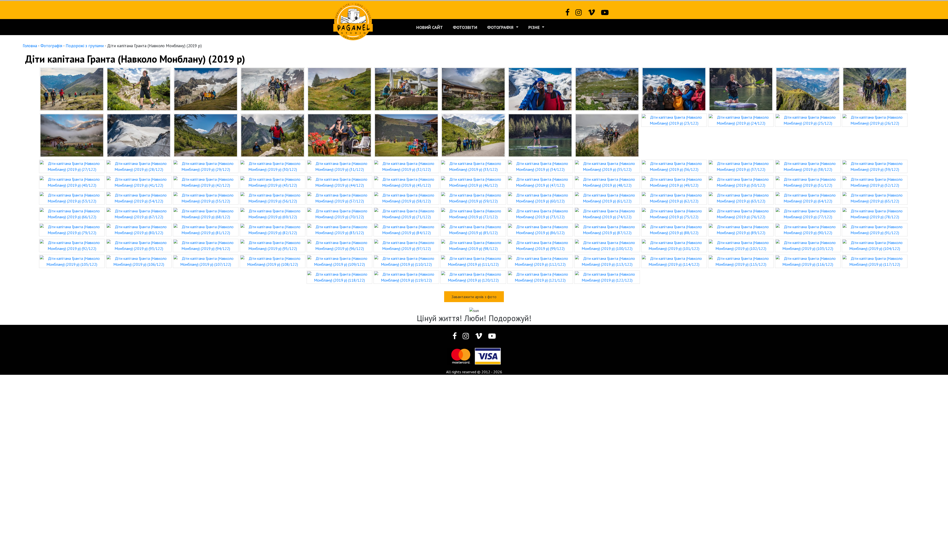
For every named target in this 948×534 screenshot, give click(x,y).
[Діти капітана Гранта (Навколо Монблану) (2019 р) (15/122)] (139, 134)
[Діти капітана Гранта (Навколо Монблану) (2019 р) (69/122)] (272, 213)
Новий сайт (429, 27)
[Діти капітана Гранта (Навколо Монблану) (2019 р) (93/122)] (139, 245)
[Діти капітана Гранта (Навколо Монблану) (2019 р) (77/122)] (808, 213)
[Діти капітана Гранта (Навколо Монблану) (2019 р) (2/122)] (139, 88)
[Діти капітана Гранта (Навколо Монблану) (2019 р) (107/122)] (205, 260)
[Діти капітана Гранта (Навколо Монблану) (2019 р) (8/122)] (540, 88)
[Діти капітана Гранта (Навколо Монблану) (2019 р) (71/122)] (406, 213)
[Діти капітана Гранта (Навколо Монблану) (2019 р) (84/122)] (406, 229)
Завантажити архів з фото (474, 296)
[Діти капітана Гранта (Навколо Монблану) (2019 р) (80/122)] (139, 229)
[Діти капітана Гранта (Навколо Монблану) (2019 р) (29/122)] (205, 165)
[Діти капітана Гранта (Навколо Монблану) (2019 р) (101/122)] (674, 245)
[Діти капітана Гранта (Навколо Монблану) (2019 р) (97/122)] (406, 245)
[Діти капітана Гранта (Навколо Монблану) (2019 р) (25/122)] (808, 119)
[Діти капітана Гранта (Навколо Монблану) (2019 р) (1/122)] (72, 88)
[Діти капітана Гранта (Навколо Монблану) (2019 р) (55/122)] (205, 197)
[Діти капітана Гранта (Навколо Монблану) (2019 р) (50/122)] (741, 181)
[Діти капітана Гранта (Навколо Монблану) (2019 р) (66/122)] (72, 213)
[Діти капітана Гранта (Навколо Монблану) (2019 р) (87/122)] (607, 229)
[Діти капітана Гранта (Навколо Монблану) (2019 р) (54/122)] (139, 197)
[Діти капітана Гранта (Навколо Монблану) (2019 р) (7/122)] (473, 88)
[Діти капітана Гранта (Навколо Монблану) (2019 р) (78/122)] (875, 213)
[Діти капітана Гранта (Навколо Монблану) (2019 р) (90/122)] (808, 229)
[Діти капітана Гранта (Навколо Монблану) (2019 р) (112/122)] (540, 260)
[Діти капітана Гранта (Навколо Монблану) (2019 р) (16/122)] (206, 134)
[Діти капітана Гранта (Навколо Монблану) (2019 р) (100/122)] (607, 245)
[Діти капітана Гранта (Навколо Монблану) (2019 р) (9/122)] (607, 88)
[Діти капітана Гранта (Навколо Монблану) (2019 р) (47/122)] (540, 181)
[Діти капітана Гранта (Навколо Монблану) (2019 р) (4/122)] (272, 88)
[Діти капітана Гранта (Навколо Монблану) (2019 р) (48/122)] (607, 181)
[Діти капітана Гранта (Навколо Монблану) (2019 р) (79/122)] (72, 229)
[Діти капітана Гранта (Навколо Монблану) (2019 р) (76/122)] (741, 213)
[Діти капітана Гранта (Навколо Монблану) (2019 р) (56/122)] (272, 197)
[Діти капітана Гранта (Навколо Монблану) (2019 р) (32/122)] (406, 165)
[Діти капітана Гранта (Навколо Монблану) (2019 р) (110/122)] (406, 260)
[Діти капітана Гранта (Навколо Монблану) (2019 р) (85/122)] (473, 229)
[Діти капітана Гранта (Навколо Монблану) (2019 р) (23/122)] (674, 119)
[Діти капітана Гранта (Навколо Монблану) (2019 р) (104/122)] (875, 245)
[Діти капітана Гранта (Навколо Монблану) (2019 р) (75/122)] (674, 213)
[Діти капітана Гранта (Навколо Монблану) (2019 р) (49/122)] (674, 181)
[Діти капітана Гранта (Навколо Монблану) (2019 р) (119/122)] (406, 276)
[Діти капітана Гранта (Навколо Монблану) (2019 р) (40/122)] (72, 181)
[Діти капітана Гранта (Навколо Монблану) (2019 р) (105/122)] (72, 260)
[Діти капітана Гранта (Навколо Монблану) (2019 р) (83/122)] (339, 229)
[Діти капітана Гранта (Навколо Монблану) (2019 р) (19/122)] (406, 134)
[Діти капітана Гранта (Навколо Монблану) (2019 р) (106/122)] (139, 260)
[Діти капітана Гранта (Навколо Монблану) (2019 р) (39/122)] (875, 165)
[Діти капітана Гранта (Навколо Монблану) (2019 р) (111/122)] (473, 260)
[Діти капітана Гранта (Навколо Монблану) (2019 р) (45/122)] (406, 181)
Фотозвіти (465, 27)
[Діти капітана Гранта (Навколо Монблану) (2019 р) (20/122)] (473, 134)
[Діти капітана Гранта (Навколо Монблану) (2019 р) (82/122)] (272, 229)
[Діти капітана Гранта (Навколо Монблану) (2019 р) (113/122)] (607, 260)
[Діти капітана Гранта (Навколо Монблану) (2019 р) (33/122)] (473, 165)
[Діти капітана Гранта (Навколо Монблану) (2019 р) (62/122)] (674, 197)
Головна (30, 45)
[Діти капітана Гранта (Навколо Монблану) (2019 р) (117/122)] (875, 260)
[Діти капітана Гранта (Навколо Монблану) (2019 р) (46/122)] (473, 181)
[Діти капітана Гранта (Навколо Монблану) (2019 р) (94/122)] (205, 245)
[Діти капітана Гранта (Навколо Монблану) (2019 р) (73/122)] (540, 213)
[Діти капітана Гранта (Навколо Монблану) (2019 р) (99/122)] (540, 245)
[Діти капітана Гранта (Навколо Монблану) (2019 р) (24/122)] (741, 119)
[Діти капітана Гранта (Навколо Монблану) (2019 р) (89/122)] (741, 229)
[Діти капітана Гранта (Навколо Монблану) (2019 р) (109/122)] (339, 260)
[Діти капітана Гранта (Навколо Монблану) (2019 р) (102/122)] (741, 245)
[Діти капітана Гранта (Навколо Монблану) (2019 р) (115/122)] (741, 260)
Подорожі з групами (85, 45)
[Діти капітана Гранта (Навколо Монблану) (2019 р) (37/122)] (741, 165)
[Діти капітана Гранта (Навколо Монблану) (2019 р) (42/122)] (205, 181)
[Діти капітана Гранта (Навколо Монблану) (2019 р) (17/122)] (272, 134)
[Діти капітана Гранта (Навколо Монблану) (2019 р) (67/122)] (139, 213)
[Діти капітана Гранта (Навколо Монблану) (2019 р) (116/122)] (808, 260)
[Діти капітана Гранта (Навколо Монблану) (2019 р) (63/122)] (741, 197)
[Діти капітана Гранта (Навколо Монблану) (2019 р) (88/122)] (674, 229)
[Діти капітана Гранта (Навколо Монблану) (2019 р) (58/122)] (406, 197)
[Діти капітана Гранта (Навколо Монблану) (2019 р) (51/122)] (808, 181)
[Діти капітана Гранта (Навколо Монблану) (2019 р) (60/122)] (540, 197)
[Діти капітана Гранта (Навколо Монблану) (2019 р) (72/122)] (473, 213)
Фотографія (501, 27)
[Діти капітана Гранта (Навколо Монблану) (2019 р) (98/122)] (473, 245)
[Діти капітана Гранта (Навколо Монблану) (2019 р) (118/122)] (339, 276)
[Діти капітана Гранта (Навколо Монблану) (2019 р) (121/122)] (540, 276)
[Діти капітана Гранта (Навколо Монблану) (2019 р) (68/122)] (205, 213)
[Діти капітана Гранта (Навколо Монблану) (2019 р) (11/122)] (741, 88)
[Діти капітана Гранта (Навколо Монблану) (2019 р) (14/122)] (72, 134)
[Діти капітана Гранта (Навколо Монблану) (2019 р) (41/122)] (139, 181)
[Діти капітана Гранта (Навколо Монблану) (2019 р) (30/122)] (272, 165)
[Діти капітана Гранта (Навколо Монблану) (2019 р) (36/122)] (674, 165)
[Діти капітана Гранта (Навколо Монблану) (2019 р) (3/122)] (206, 88)
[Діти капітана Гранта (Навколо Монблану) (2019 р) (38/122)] (808, 165)
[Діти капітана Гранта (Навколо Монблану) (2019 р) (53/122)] (72, 197)
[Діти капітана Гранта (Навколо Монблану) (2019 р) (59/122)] (473, 197)
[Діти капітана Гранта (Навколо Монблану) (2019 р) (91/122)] (875, 229)
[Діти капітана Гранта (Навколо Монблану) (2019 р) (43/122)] (272, 181)
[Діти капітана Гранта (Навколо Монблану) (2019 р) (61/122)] (607, 197)
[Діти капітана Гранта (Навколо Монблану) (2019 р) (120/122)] (473, 276)
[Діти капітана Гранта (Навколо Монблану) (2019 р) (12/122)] (808, 88)
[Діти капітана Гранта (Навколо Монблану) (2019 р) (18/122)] (339, 134)
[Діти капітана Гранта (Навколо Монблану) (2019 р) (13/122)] (875, 88)
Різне (534, 27)
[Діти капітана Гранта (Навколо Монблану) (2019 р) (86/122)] (540, 229)
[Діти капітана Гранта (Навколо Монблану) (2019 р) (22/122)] (607, 134)
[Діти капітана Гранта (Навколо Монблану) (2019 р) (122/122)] (607, 276)
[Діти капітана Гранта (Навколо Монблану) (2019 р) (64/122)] (808, 197)
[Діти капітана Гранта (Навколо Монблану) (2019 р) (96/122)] (339, 245)
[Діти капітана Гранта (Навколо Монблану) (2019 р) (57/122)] (339, 197)
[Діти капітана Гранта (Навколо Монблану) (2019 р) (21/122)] (540, 134)
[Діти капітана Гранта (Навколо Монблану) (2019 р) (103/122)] (808, 245)
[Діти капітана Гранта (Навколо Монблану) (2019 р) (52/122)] (875, 181)
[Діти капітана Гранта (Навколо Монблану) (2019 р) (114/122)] (674, 260)
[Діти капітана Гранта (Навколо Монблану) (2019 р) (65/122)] (875, 197)
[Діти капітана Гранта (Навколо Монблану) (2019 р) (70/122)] (339, 213)
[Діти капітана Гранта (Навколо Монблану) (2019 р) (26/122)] (875, 119)
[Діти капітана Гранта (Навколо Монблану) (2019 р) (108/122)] (272, 260)
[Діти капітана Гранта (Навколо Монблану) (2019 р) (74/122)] (607, 213)
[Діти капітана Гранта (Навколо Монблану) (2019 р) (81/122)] (205, 229)
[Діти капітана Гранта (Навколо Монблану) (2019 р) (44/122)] (339, 181)
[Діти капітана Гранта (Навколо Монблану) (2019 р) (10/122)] (674, 88)
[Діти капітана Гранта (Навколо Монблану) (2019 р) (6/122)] (406, 88)
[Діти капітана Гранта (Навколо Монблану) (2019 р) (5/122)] (339, 88)
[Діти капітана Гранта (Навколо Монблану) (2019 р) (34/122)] (540, 165)
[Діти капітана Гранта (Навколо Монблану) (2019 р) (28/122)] (139, 165)
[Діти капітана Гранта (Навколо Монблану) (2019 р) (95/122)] (272, 245)
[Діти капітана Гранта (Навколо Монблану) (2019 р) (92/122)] (72, 245)
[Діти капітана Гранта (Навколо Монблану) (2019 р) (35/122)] (607, 165)
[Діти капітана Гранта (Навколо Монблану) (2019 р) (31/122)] (339, 165)
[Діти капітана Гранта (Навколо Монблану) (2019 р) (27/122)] (72, 165)
